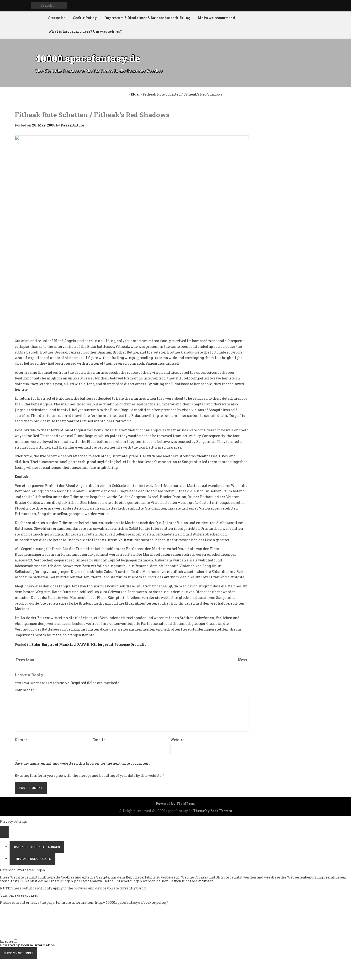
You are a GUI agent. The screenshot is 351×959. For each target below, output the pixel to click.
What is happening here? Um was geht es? (85, 31)
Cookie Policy (85, 17)
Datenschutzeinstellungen (37, 847)
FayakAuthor (72, 125)
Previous (25, 659)
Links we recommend (216, 17)
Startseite (56, 17)
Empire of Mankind (59, 644)
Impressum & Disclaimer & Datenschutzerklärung (147, 17)
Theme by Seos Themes (212, 810)
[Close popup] (4, 832)
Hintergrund (102, 644)
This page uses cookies (32, 859)
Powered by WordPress (175, 803)
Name (21, 740)
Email (99, 740)
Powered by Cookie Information (27, 945)
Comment (25, 690)
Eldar (135, 94)
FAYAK (83, 644)
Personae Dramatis (130, 644)
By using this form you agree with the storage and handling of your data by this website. (90, 776)
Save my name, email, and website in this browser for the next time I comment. (82, 764)
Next (243, 659)
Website (177, 740)
